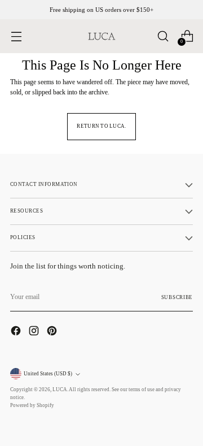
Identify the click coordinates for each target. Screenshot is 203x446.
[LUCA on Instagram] (35, 332)
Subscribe (177, 297)
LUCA (59, 389)
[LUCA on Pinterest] (53, 332)
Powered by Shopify (32, 405)
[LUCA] (101, 36)
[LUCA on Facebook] (17, 332)
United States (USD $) (48, 373)
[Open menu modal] (16, 36)
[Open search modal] (162, 36)
